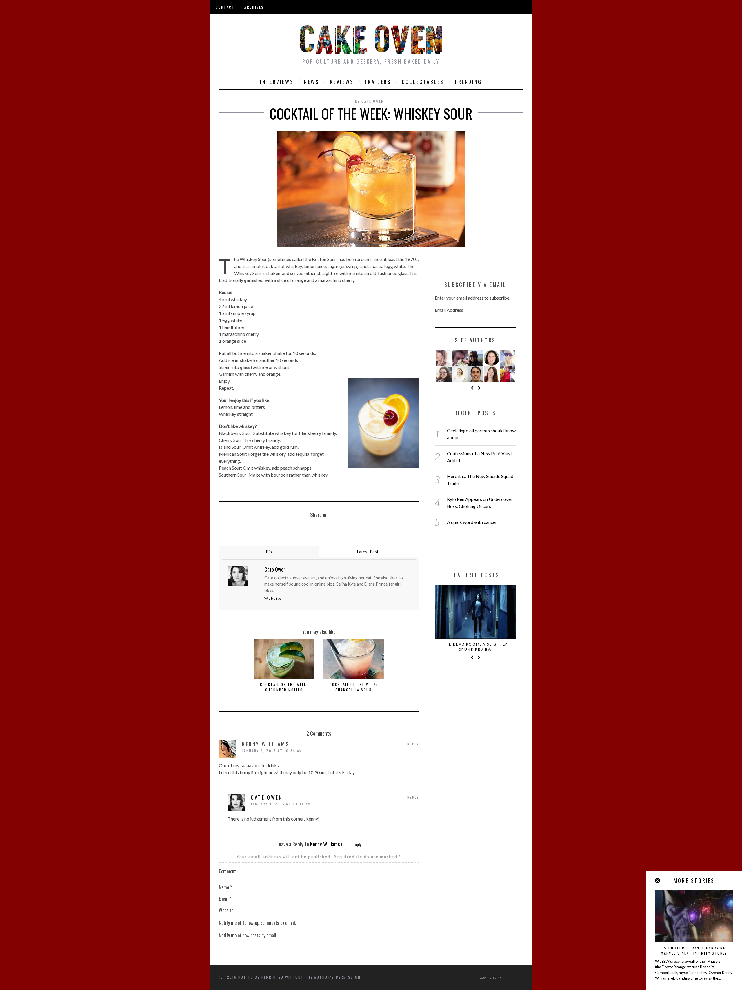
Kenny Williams (325, 844)
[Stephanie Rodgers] (444, 374)
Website (273, 598)
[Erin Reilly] (491, 374)
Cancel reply (351, 844)
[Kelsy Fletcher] (475, 358)
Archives (254, 7)
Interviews (277, 81)
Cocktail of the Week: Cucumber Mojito (284, 687)
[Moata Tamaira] (491, 358)
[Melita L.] (507, 374)
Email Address (449, 310)
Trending (468, 81)
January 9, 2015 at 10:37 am (281, 803)
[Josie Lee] (507, 358)
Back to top (489, 977)
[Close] (658, 880)
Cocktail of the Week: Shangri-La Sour (354, 687)
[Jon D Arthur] (460, 358)
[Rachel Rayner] (460, 374)
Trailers (377, 81)
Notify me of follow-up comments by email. (257, 922)
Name (225, 887)
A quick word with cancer (472, 522)
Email (225, 898)
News (311, 81)
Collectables (423, 81)
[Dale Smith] (475, 374)
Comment (227, 871)
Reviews (342, 81)
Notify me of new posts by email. (248, 935)
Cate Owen (266, 797)
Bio (269, 551)
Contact (225, 7)
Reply (413, 743)
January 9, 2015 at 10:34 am (272, 750)
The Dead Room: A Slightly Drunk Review (475, 647)
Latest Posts (369, 551)
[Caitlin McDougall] (444, 358)
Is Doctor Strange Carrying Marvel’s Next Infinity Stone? (694, 950)
